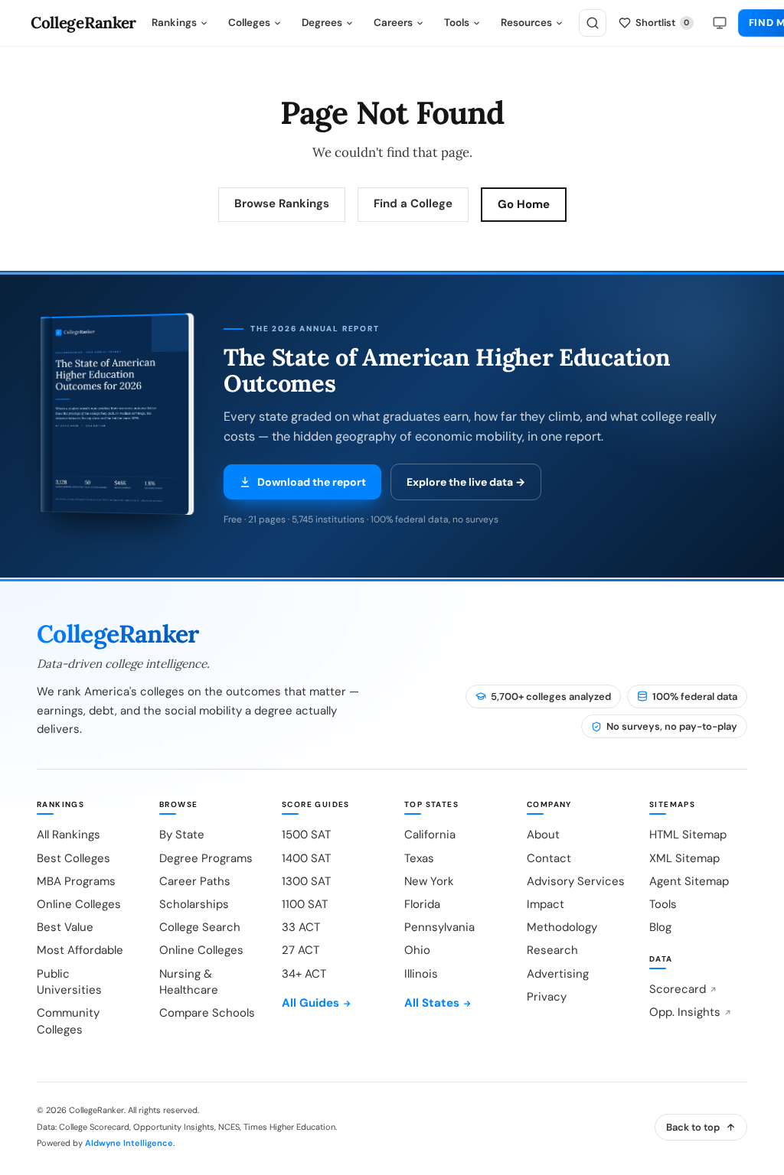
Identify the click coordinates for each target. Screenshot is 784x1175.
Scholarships (194, 904)
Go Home (524, 204)
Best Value (65, 927)
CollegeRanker (83, 23)
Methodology (562, 927)
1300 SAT (306, 881)
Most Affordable (80, 950)
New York (429, 881)
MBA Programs (76, 881)
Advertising (558, 973)
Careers (393, 22)
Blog (660, 927)
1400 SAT (306, 858)
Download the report (311, 482)
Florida (422, 904)
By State (181, 834)
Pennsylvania (439, 927)
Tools (456, 22)
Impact (545, 904)
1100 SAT (305, 904)
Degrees (322, 22)
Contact (549, 858)
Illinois (421, 973)
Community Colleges (68, 1021)
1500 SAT (306, 834)
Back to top (693, 1127)
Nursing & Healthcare (188, 982)
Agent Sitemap (689, 881)
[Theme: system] (719, 23)
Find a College (413, 203)
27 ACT (300, 950)
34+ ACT (304, 973)
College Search (199, 927)
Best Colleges (73, 858)
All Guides (310, 1003)
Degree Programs (206, 858)
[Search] (592, 23)
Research (552, 950)
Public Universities (69, 982)
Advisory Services (576, 881)
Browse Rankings (281, 203)
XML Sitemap (684, 858)
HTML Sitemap (688, 834)
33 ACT (301, 927)
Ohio (417, 950)
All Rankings (68, 834)
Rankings (174, 22)
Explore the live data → (466, 482)
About (543, 834)
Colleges (249, 22)
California (430, 834)
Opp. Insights (684, 1012)
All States (431, 1003)
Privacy (547, 996)
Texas (419, 858)
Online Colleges (79, 904)
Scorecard (677, 989)
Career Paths (194, 881)
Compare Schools (207, 1012)
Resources (526, 22)
